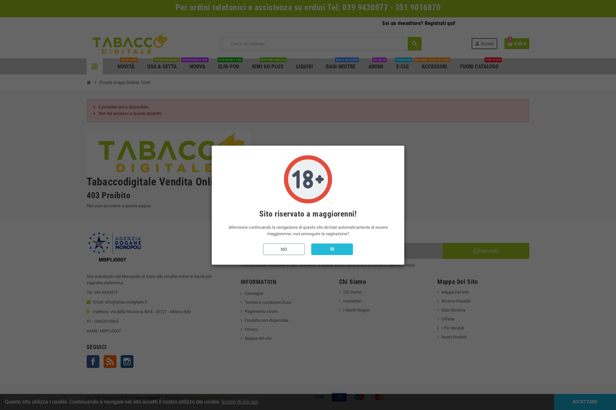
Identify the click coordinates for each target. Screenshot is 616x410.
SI (332, 249)
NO (284, 249)
